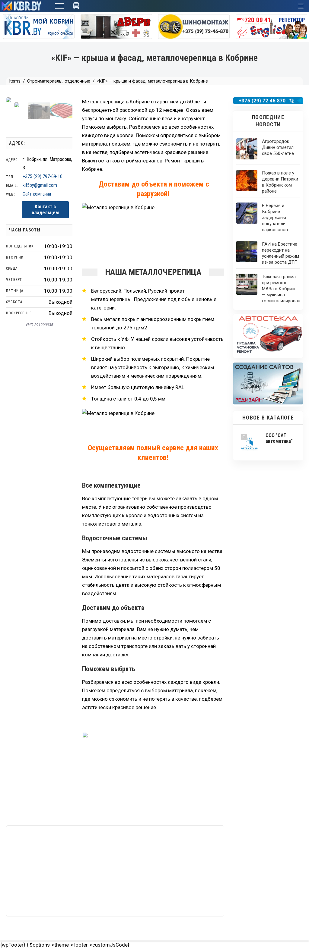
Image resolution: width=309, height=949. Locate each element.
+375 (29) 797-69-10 (42, 176)
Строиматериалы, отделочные (58, 81)
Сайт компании (37, 194)
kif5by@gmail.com (40, 185)
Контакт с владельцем (45, 209)
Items (15, 81)
